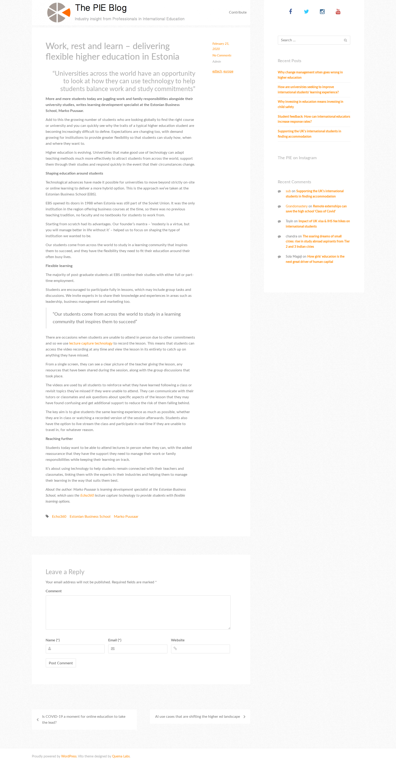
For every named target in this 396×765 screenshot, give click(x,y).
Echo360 (59, 516)
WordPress (69, 756)
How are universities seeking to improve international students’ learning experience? (308, 90)
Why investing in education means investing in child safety (310, 104)
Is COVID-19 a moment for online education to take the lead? (83, 719)
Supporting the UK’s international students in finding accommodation (309, 134)
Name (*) (53, 640)
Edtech (217, 71)
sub (288, 191)
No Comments (221, 55)
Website (178, 640)
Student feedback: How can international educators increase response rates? (314, 119)
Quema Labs (121, 756)
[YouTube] (338, 12)
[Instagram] (322, 12)
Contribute (238, 12)
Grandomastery (297, 206)
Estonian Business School (90, 516)
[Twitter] (306, 12)
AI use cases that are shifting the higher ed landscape (197, 716)
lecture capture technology (91, 343)
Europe (228, 71)
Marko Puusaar (126, 516)
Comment (54, 591)
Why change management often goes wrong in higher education (310, 75)
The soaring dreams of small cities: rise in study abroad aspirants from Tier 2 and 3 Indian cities (318, 242)
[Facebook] (291, 12)
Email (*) (114, 640)
